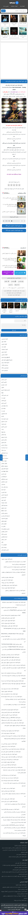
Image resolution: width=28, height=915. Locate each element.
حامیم (2, 416)
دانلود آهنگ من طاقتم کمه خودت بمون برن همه (11, 757)
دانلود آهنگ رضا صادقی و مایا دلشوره (9, 607)
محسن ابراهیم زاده (5, 529)
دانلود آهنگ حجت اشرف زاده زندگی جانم (15, 81)
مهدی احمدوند (4, 518)
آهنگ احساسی (21, 288)
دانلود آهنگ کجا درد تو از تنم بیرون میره (10, 688)
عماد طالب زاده (4, 487)
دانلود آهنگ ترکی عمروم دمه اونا (8, 623)
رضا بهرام (3, 432)
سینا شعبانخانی (4, 453)
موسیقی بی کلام (5, 368)
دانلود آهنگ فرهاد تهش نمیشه (8, 588)
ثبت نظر (14, 330)
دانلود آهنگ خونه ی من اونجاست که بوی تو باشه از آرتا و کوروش (14, 677)
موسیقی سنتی (5, 370)
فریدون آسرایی (4, 495)
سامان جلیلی (4, 440)
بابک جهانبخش (4, 406)
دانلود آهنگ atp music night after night (10, 657)
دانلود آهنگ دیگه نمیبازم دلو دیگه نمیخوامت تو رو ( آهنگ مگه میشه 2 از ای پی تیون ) (14, 821)
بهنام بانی (3, 408)
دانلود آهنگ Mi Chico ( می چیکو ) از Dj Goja (10, 717)
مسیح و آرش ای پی (5, 516)
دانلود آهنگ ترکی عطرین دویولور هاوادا (9, 626)
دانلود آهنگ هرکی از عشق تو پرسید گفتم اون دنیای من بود (14, 669)
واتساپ (12, 281)
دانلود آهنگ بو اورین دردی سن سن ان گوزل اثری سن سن (14, 640)
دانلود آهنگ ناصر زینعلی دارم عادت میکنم (18, 856)
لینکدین (20, 281)
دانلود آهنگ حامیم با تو (22, 854)
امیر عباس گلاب (4, 395)
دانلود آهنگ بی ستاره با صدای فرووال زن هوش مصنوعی (15, 592)
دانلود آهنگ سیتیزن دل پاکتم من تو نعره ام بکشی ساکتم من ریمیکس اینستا (15, 829)
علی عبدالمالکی (4, 479)
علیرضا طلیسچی (4, 468)
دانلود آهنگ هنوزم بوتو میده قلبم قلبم (9, 709)
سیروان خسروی (4, 458)
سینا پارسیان (4, 455)
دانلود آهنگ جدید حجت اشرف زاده (14, 293)
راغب (2, 429)
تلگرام (6, 281)
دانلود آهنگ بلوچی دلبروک (7, 691)
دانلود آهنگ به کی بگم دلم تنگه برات (9, 754)
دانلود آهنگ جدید (22, 92)
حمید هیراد (3, 424)
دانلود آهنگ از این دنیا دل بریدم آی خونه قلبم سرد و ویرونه (14, 834)
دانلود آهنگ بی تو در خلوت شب (8, 788)
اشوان (2, 387)
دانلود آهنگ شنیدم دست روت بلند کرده (10, 778)
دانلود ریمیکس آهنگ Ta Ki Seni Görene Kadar (11, 644)
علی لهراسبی (4, 476)
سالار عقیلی (3, 442)
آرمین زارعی (3, 403)
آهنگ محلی (4, 352)
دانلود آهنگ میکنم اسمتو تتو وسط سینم (10, 780)
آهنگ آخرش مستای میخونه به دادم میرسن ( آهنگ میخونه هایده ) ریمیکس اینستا (15, 568)
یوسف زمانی (4, 547)
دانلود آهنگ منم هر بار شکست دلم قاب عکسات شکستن (13, 665)
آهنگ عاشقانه (14, 6)
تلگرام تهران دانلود (19, 272)
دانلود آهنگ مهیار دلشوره (7, 559)
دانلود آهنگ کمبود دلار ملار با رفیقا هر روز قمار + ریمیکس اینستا (15, 701)
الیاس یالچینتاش (5, 550)
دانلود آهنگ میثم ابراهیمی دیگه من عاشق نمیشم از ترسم (14, 848)
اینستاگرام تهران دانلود (7, 272)
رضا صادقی (3, 434)
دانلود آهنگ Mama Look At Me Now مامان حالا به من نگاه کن (14, 651)
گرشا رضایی (3, 497)
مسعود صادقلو (4, 466)
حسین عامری (4, 426)
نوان (2, 542)
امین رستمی (4, 379)
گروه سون (3, 500)
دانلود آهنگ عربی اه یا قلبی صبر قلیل (9, 715)
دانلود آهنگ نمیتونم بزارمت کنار (8, 733)
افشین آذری (3, 382)
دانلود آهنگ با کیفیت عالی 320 (13, 226)
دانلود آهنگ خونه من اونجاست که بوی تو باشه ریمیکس (13, 736)
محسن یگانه (4, 534)
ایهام (2, 392)
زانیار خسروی (4, 437)
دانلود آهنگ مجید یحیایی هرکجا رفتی (9, 585)
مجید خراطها (4, 510)
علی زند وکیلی (4, 482)
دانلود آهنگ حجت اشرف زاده (14, 295)
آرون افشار (3, 400)
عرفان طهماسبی (4, 471)
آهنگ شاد (22, 6)
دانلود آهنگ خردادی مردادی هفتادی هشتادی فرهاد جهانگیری (15, 740)
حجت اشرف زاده (14, 92)
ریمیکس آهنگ (5, 365)
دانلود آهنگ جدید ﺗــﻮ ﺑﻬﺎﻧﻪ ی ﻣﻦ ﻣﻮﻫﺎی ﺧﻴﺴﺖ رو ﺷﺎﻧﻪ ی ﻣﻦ (15, 706)
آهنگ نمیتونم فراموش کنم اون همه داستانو (10, 615)
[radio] (19, 185)
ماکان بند (3, 526)
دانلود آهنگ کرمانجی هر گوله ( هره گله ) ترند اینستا (12, 681)
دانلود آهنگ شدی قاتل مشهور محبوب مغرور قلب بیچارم (15, 727)
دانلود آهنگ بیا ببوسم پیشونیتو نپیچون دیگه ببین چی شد (14, 795)
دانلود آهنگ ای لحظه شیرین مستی (8, 765)
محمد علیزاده (4, 502)
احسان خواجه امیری (5, 390)
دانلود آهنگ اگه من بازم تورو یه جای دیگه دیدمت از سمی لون (14, 784)
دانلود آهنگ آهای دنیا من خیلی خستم (9, 801)
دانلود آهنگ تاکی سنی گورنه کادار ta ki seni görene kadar (15, 630)
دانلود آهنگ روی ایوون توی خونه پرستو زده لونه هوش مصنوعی (14, 685)
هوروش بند (4, 544)
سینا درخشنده (4, 447)
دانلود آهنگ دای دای (5, 636)
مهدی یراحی (3, 523)
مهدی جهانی (4, 521)
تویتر (10, 284)
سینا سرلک (3, 450)
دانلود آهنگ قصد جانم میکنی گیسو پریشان (10, 712)
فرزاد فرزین (3, 492)
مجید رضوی (3, 508)
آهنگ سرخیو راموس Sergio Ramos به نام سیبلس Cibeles (15, 611)
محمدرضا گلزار (4, 505)
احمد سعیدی (4, 385)
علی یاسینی (3, 474)
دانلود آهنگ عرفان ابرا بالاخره (8, 577)
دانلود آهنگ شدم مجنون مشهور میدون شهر (10, 662)
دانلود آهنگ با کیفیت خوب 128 (13, 230)
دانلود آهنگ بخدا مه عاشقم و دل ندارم (9, 694)
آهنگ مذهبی (4, 354)
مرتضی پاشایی (4, 513)
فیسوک (16, 284)
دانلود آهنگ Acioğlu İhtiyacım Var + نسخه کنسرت (12, 647)
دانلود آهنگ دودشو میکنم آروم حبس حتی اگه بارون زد (13, 749)
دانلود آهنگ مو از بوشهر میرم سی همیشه (10, 730)
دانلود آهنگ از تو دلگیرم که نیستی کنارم (10, 759)
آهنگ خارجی (4, 344)
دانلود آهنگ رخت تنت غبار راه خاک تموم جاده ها (11, 696)
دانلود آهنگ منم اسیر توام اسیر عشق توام (10, 654)
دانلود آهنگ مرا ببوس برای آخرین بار (9, 744)
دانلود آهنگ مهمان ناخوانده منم (8, 762)
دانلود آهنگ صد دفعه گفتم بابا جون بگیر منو (11, 751)
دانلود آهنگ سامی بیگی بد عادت (8, 799)
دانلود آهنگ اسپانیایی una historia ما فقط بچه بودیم (12, 825)
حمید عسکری (4, 421)
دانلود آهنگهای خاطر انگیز (7, 360)
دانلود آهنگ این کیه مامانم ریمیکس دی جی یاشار (12, 767)
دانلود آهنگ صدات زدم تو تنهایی (8, 746)
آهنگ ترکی (4, 341)
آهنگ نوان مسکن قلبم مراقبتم (8, 618)
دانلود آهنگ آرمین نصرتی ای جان (20, 869)
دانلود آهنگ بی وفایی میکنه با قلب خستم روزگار (11, 720)
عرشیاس (3, 484)
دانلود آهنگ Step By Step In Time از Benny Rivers (12, 633)
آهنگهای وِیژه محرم (6, 357)
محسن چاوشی (4, 531)
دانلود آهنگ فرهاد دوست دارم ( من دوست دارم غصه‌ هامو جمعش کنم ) (14, 771)
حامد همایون (4, 413)
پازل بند (3, 411)
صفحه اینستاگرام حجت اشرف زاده (14, 174)
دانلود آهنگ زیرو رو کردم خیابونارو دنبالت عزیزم (11, 673)
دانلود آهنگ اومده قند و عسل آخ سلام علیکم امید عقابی (13, 817)
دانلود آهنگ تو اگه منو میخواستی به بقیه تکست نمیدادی (15, 805)
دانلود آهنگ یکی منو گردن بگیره (8, 791)
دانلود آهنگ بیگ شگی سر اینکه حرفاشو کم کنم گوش (12, 723)
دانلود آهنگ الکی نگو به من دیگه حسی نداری (11, 660)
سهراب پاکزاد (4, 461)
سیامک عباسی (4, 445)
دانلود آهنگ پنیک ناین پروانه (8, 582)
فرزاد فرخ (3, 489)
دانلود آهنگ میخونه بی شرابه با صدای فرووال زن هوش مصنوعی (13, 574)
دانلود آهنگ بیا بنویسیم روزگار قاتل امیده (10, 809)
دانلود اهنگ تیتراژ (5, 362)
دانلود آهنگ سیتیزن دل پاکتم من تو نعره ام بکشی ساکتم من (15, 813)
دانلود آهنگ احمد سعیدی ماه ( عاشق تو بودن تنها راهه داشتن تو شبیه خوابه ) (14, 604)
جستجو (3, 11)
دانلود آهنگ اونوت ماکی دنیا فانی (8, 620)
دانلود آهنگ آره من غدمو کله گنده (8, 775)
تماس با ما (5, 6)
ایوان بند (3, 398)
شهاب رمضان (4, 463)
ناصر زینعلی (4, 539)
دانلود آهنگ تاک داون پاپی (7, 580)
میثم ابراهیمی (4, 537)
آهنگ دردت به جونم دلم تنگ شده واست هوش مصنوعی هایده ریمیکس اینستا (15, 563)
